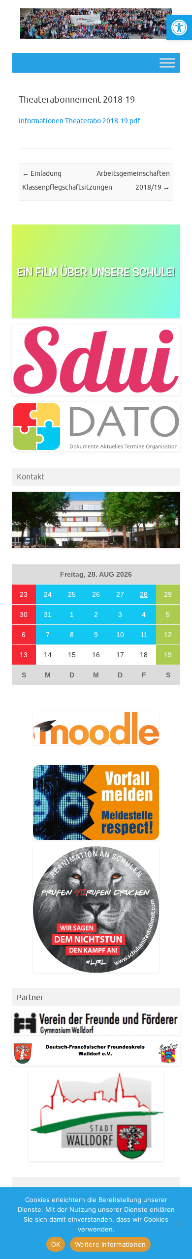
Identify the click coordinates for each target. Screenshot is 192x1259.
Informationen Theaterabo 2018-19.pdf (79, 121)
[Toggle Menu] (167, 63)
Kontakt (30, 476)
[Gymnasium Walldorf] (96, 36)
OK (56, 1244)
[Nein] (180, 1223)
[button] (179, 27)
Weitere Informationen (110, 1244)
